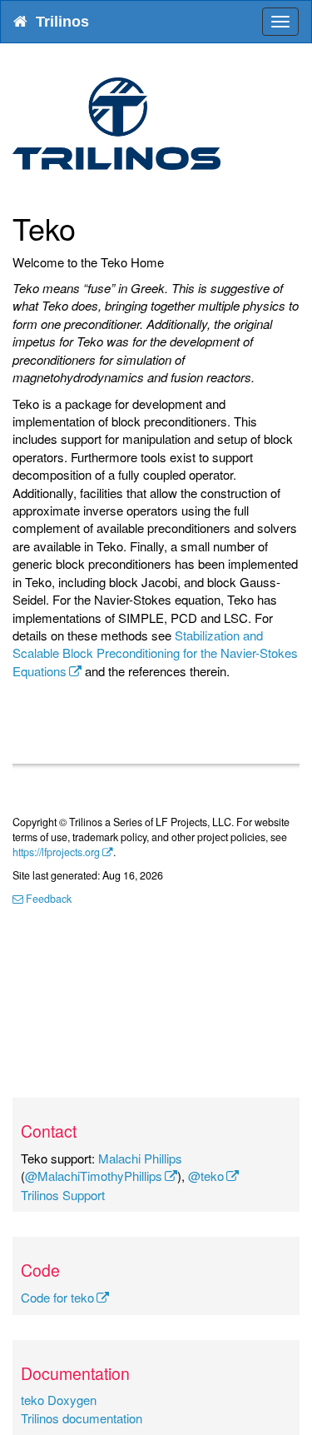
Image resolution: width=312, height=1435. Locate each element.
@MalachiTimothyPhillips (93, 1175)
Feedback (47, 898)
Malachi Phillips (140, 1158)
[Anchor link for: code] (68, 1270)
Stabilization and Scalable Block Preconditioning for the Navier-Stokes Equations (155, 653)
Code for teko (57, 1297)
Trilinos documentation (81, 1418)
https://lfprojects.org (56, 852)
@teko (206, 1175)
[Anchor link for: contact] (84, 1131)
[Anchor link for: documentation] (138, 1373)
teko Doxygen (59, 1399)
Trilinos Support (63, 1194)
